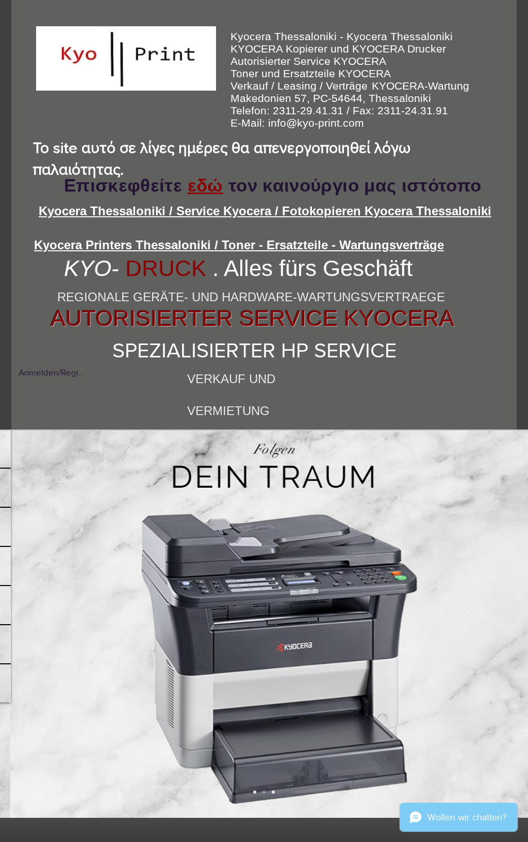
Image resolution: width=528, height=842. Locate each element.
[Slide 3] (273, 792)
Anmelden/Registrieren (52, 372)
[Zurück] (58, 624)
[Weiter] (470, 624)
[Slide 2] (264, 792)
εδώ (205, 185)
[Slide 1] (254, 792)
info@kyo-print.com (316, 123)
